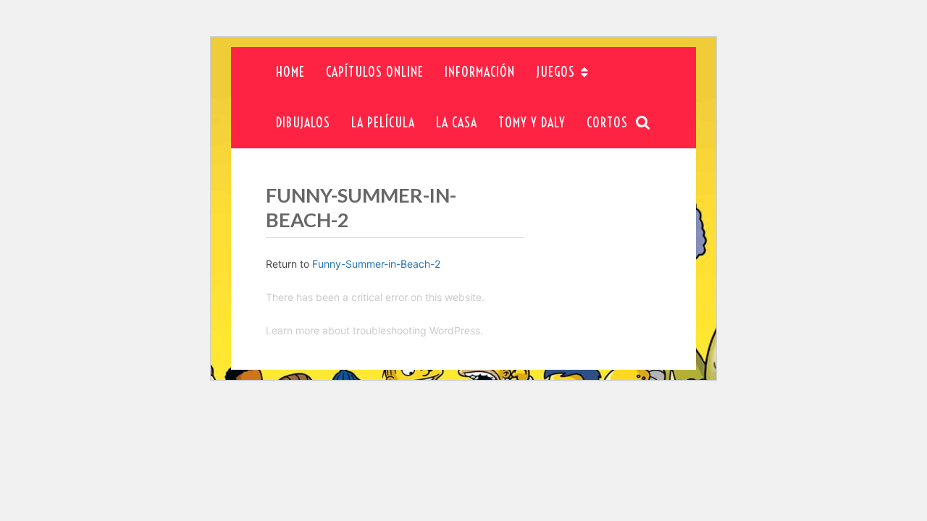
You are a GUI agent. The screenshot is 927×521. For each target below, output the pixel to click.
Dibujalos (303, 122)
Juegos (555, 72)
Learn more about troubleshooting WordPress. (374, 330)
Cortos (607, 122)
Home (290, 72)
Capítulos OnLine (375, 72)
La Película (383, 122)
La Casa (456, 122)
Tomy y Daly (532, 122)
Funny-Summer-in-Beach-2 (376, 264)
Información (480, 72)
